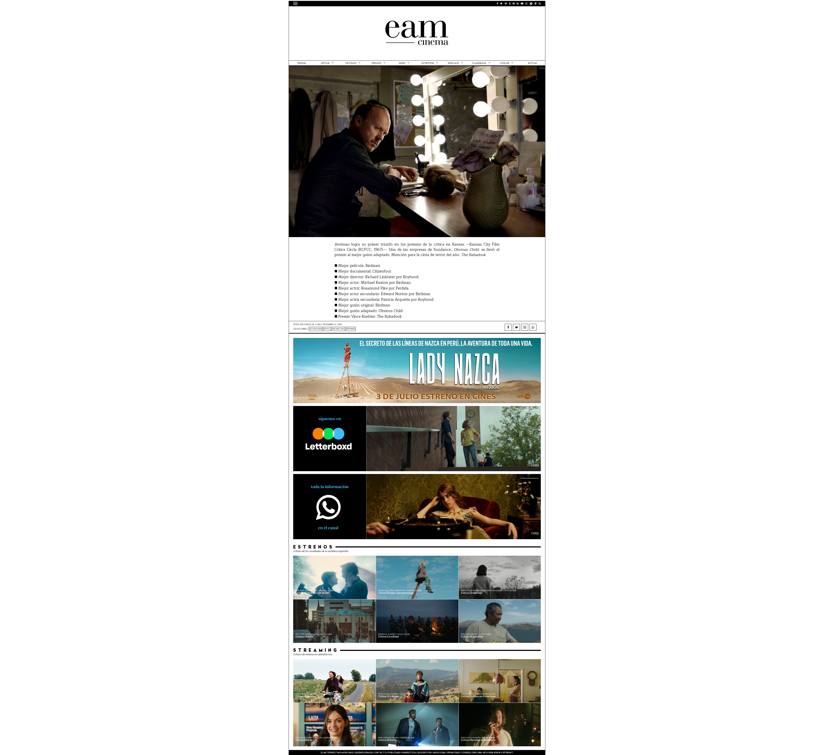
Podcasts (376, 63)
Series (402, 63)
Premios (350, 329)
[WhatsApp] (533, 327)
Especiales (453, 63)
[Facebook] (508, 327)
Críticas (325, 63)
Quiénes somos (363, 753)
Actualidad (315, 329)
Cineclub (504, 63)
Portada (301, 63)
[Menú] (295, 3)
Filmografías (479, 63)
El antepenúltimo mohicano (348, 12)
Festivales (350, 63)
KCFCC (327, 329)
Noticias (532, 63)
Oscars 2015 (338, 329)
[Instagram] (524, 327)
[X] (516, 327)
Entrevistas (428, 63)
